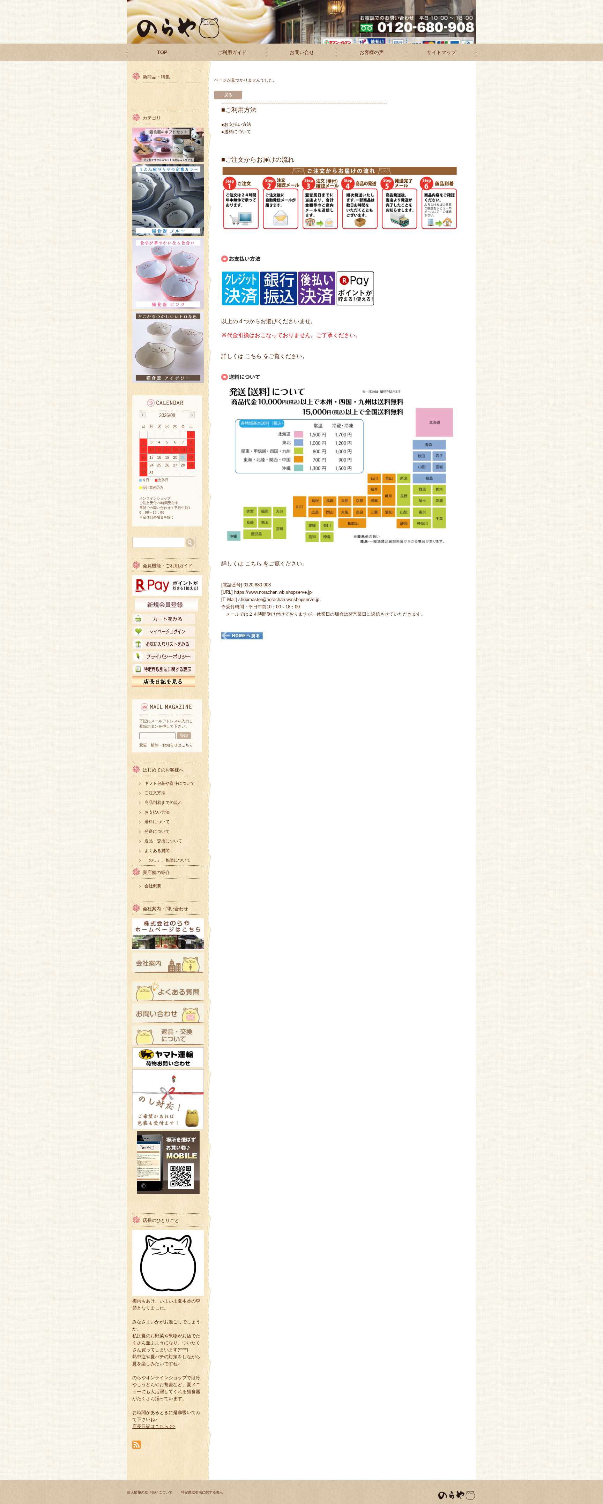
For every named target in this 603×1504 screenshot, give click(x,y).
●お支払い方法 (236, 124)
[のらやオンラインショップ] (174, 38)
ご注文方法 (154, 792)
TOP (162, 52)
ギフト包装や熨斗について (169, 783)
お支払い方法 (157, 812)
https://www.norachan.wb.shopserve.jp (273, 592)
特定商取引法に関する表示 (202, 1492)
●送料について (236, 131)
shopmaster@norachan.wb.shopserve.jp (278, 599)
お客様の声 (371, 52)
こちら (253, 356)
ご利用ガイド (232, 52)
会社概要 (152, 885)
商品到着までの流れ (163, 802)
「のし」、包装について (167, 860)
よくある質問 (157, 850)
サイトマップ (441, 52)
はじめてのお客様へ (163, 770)
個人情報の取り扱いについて (149, 1492)
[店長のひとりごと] (168, 1294)
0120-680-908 (257, 584)
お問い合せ (302, 52)
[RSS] (136, 1445)
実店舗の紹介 (156, 872)
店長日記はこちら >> (154, 1426)
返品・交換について (163, 840)
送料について (157, 821)
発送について (157, 831)
